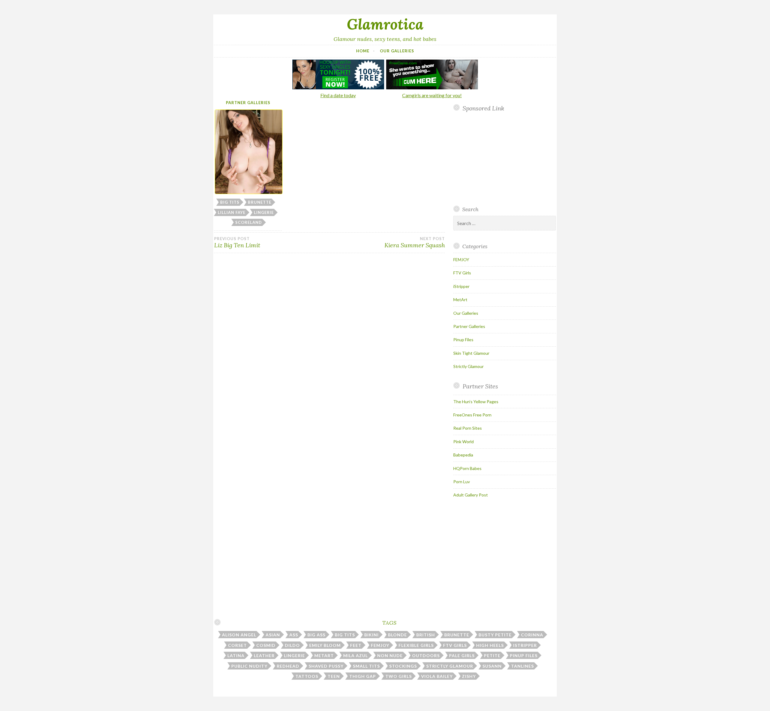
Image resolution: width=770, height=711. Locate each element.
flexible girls (416, 645)
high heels (490, 645)
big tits (229, 202)
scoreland (248, 222)
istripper (525, 645)
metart (324, 655)
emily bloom (325, 645)
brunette (259, 202)
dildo (292, 645)
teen (334, 676)
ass (293, 634)
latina (236, 655)
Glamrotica (385, 24)
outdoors (426, 655)
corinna (532, 634)
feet (356, 645)
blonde (397, 634)
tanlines (522, 666)
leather (264, 655)
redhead (288, 666)
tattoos (306, 676)
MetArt (460, 299)
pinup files (523, 655)
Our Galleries (397, 50)
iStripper (461, 286)
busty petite (495, 634)
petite (492, 655)
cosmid (266, 645)
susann (492, 666)
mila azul (355, 655)
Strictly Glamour (468, 366)
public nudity (249, 666)
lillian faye (231, 212)
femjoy (380, 645)
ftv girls (455, 645)
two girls (398, 676)
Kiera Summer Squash (414, 242)
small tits (366, 666)
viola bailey (437, 676)
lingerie (264, 212)
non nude (390, 655)
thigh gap (362, 676)
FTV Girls (462, 272)
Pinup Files (463, 339)
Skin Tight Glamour (471, 353)
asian (273, 634)
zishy (469, 676)
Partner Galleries (248, 102)
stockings (403, 666)
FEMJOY (461, 259)
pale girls (462, 655)
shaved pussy (326, 666)
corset (237, 645)
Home (362, 50)
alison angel (239, 634)
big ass (316, 634)
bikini (371, 634)
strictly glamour (449, 666)
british (425, 634)
